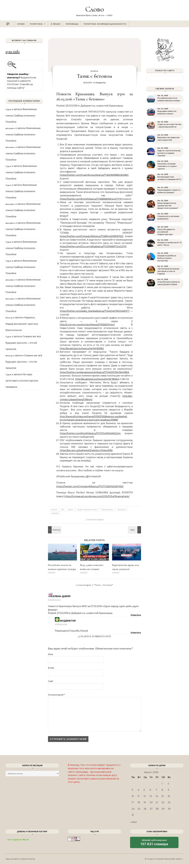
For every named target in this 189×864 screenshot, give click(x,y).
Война (94, 71)
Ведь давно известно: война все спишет (167, 112)
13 (151, 796)
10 (133, 796)
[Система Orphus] (11, 68)
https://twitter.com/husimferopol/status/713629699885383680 (94, 175)
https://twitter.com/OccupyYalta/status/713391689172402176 (93, 246)
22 (163, 802)
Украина (55, 513)
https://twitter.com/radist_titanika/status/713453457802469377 (94, 311)
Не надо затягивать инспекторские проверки (22, 380)
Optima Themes (28, 859)
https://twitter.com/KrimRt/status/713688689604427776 (91, 199)
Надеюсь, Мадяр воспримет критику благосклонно (22, 323)
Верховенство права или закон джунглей (168, 138)
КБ (62, 510)
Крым (70, 510)
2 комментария (94, 519)
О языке (55, 24)
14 (157, 796)
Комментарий (56, 694)
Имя (50, 654)
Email (51, 667)
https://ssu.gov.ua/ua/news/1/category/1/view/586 (86, 450)
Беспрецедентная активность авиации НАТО (169, 178)
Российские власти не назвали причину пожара (168, 99)
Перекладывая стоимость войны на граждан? (168, 191)
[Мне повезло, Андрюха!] (135, 529)
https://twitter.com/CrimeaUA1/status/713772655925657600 (90, 486)
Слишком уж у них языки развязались (168, 217)
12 (145, 796)
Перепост (121, 510)
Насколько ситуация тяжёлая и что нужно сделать (167, 166)
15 (163, 796)
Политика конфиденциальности (105, 24)
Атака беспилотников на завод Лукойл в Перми (168, 283)
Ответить (136, 615)
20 (151, 802)
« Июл (133, 822)
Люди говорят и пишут (87, 510)
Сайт (50, 681)
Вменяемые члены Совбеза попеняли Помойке (21, 115)
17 (133, 802)
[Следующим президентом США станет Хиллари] (54, 529)
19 (145, 802)
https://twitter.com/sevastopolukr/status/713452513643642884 (94, 372)
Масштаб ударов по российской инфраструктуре (166, 231)
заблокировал (154, 843)
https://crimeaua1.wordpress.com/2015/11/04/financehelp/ (96, 496)
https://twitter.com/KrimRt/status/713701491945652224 (90, 433)
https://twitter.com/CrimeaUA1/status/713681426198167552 (91, 236)
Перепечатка (107, 510)
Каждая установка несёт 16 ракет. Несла (169, 243)
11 (138, 796)
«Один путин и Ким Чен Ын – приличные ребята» (169, 125)
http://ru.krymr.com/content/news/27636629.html (87, 324)
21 (157, 802)
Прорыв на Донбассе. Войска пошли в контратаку (166, 258)
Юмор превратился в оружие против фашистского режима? (167, 205)
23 (169, 802)
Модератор (101, 82)
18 (139, 802)
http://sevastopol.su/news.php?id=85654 (97, 379)
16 (169, 796)
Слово (94, 9)
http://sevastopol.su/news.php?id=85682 (82, 348)
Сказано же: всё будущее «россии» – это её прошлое (23, 342)
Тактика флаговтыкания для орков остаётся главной (168, 271)
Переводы (72, 24)
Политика (36, 24)
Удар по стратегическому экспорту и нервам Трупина (169, 153)
